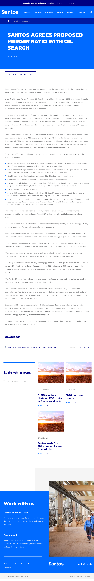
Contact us (7, 564)
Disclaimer (7, 567)
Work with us (80, 12)
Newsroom (69, 12)
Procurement (10, 535)
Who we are (26, 12)
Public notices (20, 564)
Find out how (69, 3)
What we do (38, 12)
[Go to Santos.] (9, 21)
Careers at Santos (13, 512)
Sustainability (49, 12)
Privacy (30, 564)
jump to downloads (22, 75)
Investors (60, 12)
